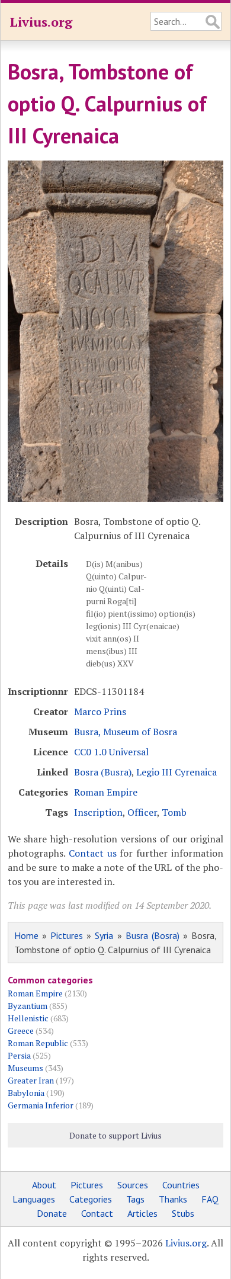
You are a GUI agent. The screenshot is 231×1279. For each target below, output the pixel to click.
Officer (142, 812)
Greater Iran (31, 1080)
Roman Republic (38, 1043)
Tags (135, 1199)
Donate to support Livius (115, 1135)
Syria (104, 935)
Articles (142, 1213)
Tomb (174, 812)
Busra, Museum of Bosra (125, 731)
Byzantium (27, 1005)
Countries (181, 1185)
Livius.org (40, 21)
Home (26, 935)
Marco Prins (100, 711)
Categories (90, 1199)
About (44, 1185)
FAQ (210, 1199)
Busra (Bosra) (152, 935)
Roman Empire (105, 792)
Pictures (66, 935)
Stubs (183, 1213)
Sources (132, 1185)
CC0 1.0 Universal (111, 751)
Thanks (173, 1199)
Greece (21, 1030)
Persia (19, 1055)
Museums (25, 1067)
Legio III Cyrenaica (176, 771)
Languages (33, 1199)
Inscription (98, 812)
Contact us (93, 853)
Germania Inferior (40, 1105)
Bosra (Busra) (102, 771)
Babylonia (26, 1092)
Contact (97, 1213)
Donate (52, 1213)
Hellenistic (28, 1018)
